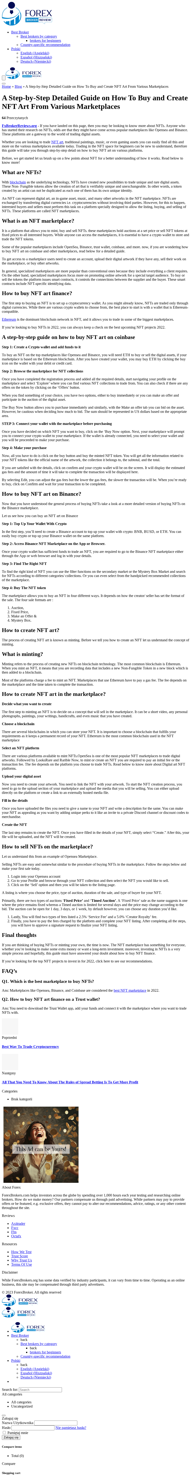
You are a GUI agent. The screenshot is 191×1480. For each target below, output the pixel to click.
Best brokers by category (38, 36)
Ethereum (9, 319)
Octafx (16, 1236)
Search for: (10, 1390)
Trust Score (19, 1256)
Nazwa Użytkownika (17, 1423)
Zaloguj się (11, 1437)
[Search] (4, 83)
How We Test (21, 1252)
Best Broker (20, 32)
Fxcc (14, 1228)
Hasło (6, 1428)
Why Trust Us (21, 1260)
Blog (18, 86)
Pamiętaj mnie (17, 1433)
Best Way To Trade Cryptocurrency (30, 1047)
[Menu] (4, 77)
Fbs (14, 1232)
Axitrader (18, 1224)
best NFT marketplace (130, 990)
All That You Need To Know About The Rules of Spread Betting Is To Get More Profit (70, 1082)
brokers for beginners (45, 40)
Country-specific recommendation (45, 45)
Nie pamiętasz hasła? (70, 1428)
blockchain (18, 182)
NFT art (57, 142)
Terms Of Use (21, 1264)
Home (6, 86)
